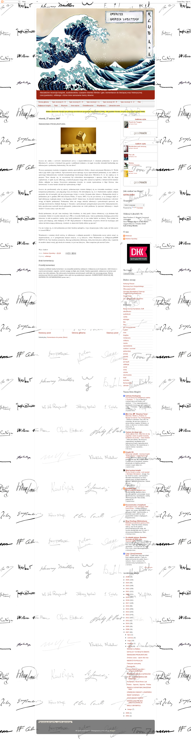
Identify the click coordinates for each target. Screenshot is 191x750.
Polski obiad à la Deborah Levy (136, 490)
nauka (125, 343)
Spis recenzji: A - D (59, 102)
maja (129, 640)
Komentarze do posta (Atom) (57, 337)
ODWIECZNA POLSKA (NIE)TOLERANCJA (135, 702)
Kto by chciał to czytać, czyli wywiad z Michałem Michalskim (137, 473)
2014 (128, 612)
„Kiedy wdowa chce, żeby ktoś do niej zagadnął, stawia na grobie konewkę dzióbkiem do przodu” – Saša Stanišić (138, 435)
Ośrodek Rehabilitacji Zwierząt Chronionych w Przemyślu (133, 292)
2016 (128, 606)
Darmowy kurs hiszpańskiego (133, 286)
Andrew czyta (140, 143)
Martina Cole (133, 156)
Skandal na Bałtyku (133, 649)
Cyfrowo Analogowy (133, 396)
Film (139, 102)
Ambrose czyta (140, 119)
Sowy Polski (127, 296)
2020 (128, 594)
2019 (128, 597)
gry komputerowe (129, 327)
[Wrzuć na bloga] (69, 253)
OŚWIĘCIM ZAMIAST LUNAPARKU (139, 692)
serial (125, 367)
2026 (128, 577)
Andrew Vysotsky (131, 239)
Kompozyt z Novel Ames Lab (137, 682)
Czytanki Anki (131, 488)
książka (125, 335)
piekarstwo (127, 351)
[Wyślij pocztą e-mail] (67, 253)
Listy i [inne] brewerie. (134, 553)
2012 (128, 618)
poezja (125, 354)
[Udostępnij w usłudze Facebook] (73, 253)
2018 (128, 600)
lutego (129, 709)
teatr (124, 377)
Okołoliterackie (88, 105)
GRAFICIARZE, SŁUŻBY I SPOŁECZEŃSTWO (136, 670)
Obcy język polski (129, 289)
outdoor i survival (129, 348)
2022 (128, 588)
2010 (128, 623)
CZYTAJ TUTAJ (129, 195)
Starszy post (112, 333)
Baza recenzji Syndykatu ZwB (133, 309)
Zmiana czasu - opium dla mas (137, 657)
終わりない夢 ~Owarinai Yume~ (137, 414)
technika (126, 380)
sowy (125, 369)
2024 (128, 583)
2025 (128, 580)
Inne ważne (75, 105)
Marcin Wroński (134, 148)
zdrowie (126, 385)
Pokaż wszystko (148, 567)
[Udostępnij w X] (71, 253)
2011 (127, 620)
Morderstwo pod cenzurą (137, 146)
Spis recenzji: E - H (76, 102)
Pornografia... (131, 666)
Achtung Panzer (128, 283)
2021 (128, 591)
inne (124, 332)
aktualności (127, 311)
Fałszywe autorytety (134, 663)
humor (125, 330)
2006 (128, 713)
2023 (128, 585)
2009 (128, 626)
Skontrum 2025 (131, 541)
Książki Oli (130, 452)
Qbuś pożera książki (133, 470)
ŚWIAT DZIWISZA (133, 695)
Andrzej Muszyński (134, 165)
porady (125, 356)
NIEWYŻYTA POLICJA (134, 660)
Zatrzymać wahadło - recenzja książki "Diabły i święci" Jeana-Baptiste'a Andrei (138, 455)
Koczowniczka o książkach (136, 505)
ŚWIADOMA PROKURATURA (137, 655)
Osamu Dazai (133, 124)
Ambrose (128, 236)
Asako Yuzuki (133, 173)
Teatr (56, 105)
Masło (131, 171)
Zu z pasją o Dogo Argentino (133, 299)
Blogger (112, 731)
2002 (128, 716)
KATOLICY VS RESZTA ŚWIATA (138, 652)
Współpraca (101, 105)
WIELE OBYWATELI (134, 705)
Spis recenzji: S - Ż (127, 102)
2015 (128, 609)
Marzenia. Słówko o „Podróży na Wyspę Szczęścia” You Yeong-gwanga (138, 416)
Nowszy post (45, 333)
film (124, 322)
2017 (128, 603)
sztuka (125, 372)
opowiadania (127, 346)
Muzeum (64, 105)
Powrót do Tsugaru (135, 122)
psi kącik (126, 362)
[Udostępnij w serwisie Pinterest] (75, 253)
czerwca (130, 638)
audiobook (127, 314)
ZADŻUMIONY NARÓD (135, 698)
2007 (128, 632)
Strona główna (43, 102)
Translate (139, 208)
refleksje (48, 256)
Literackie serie (114, 105)
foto (124, 324)
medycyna (126, 338)
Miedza (131, 163)
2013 (128, 615)
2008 (128, 629)
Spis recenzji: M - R (110, 102)
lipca (129, 635)
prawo (125, 359)
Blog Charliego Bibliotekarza (136, 521)
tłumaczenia (127, 383)
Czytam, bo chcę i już (134, 432)
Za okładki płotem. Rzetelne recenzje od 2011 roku (136, 538)
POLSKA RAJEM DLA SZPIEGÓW (139, 674)
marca (129, 646)
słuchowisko (127, 375)
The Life (131, 155)
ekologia (126, 319)
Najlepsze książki (44, 105)
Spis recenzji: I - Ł (93, 102)
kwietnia (130, 643)
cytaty (125, 317)
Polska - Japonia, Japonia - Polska (139, 684)
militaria (126, 340)
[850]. (128, 555)
